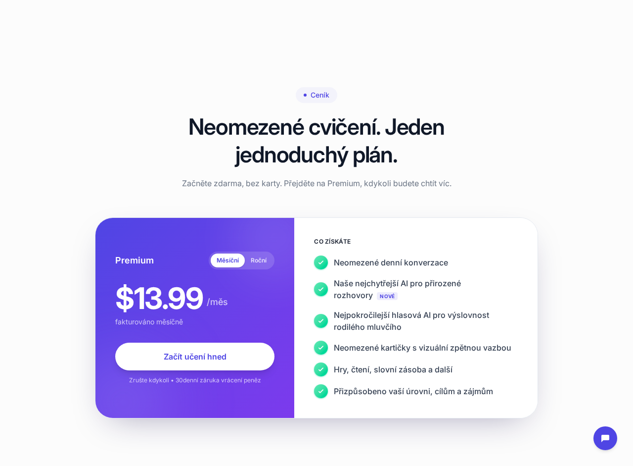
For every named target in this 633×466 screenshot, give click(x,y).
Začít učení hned (195, 357)
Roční (259, 260)
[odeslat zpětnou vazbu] (605, 438)
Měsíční (228, 260)
